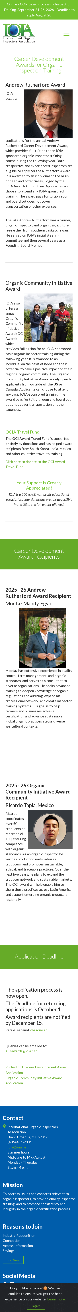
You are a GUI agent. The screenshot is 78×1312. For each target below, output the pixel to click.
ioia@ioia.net (18, 1147)
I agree (36, 1305)
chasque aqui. (40, 1030)
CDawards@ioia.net (21, 1051)
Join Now (13, 1260)
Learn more (56, 1299)
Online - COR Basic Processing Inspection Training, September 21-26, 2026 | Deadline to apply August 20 (39, 9)
